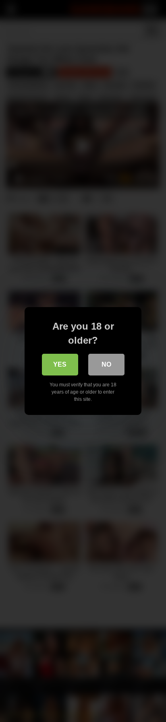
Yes (59, 364)
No (106, 364)
